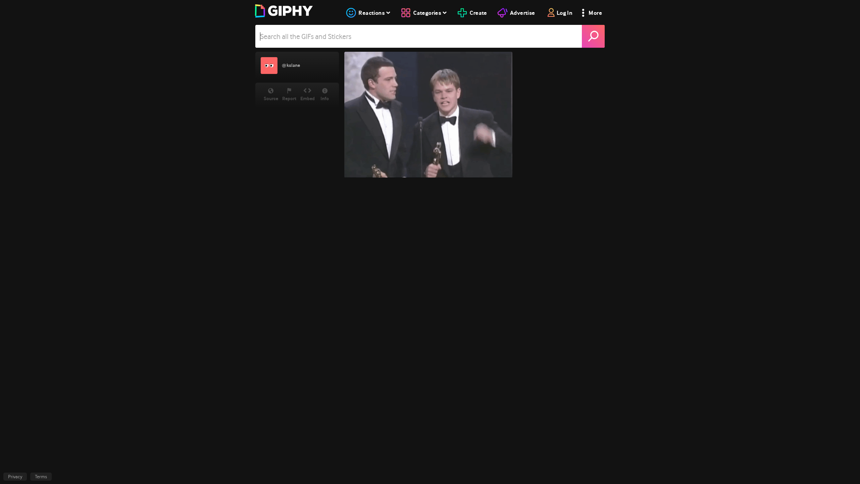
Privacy (15, 476)
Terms (41, 476)
